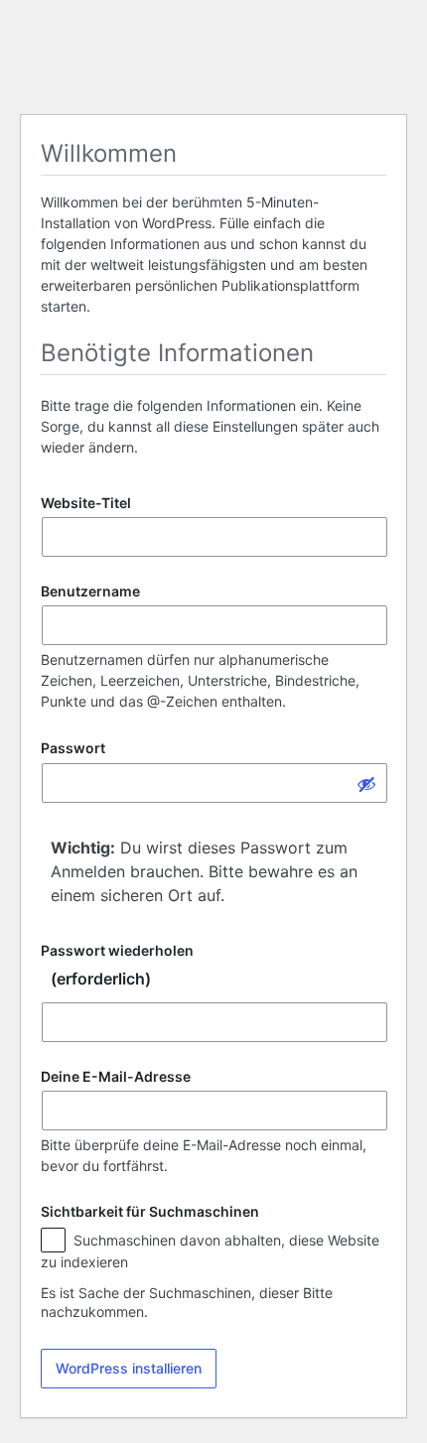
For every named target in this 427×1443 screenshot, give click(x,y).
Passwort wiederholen (117, 965)
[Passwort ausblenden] (366, 783)
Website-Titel (86, 502)
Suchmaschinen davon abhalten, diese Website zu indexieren (210, 1251)
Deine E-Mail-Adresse (116, 1076)
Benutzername (90, 591)
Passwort (73, 748)
